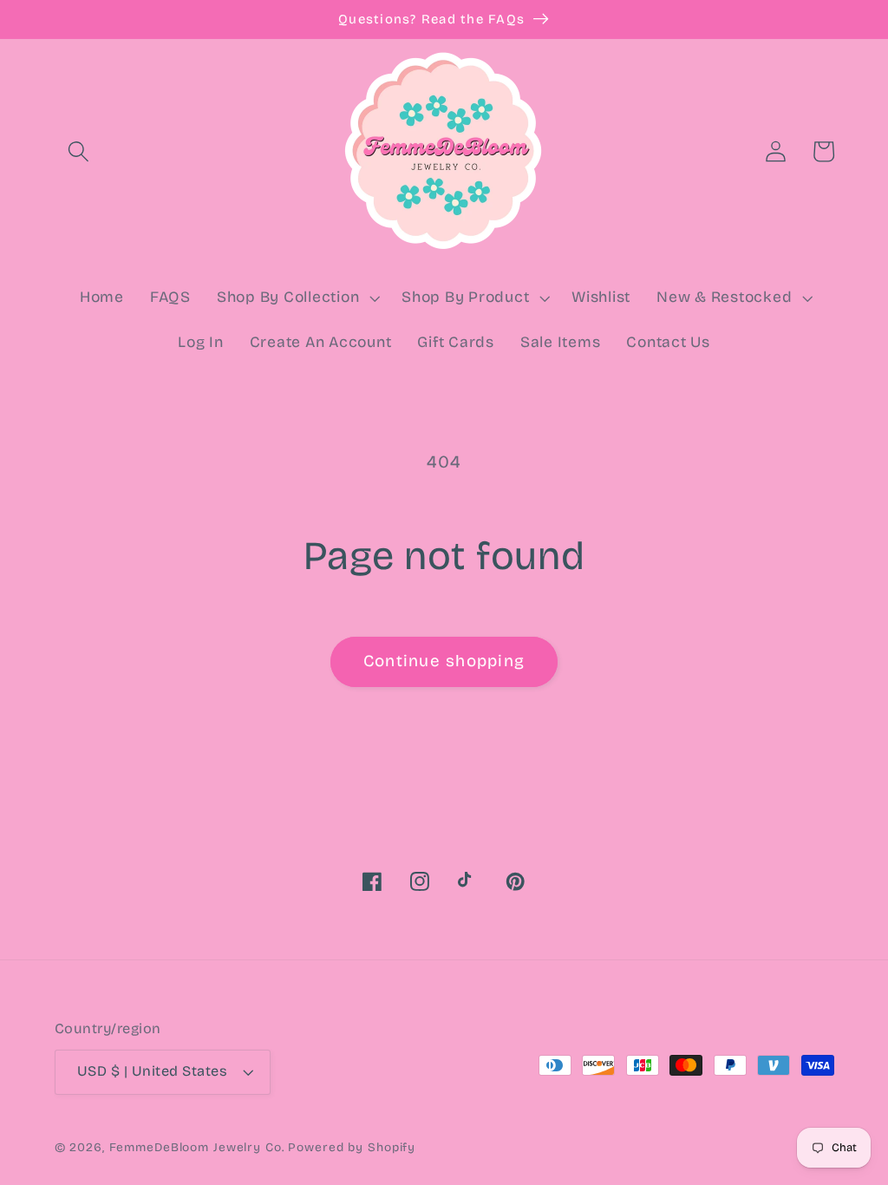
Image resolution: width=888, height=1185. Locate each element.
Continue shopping (444, 661)
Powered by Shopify (351, 1147)
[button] (78, 151)
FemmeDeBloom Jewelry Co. (199, 1147)
